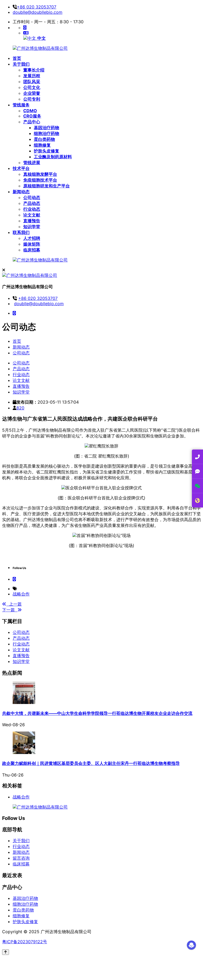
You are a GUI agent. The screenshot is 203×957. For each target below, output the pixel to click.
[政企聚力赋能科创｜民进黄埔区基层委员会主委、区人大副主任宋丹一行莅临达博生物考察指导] (24, 752)
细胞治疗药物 (25, 904)
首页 (17, 341)
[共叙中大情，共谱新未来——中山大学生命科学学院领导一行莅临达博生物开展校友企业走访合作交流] (24, 702)
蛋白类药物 (23, 910)
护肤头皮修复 (25, 921)
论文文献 (21, 649)
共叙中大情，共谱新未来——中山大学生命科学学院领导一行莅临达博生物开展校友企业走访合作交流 (97, 713)
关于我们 (21, 840)
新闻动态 (21, 347)
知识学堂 (21, 661)
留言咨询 (21, 858)
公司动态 (21, 352)
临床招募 (21, 863)
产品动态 (21, 638)
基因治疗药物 (25, 898)
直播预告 (21, 655)
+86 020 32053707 (36, 7)
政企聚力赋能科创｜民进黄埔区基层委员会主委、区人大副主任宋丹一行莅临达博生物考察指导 (91, 763)
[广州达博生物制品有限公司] (40, 48)
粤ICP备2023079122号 (24, 941)
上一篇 (14, 604)
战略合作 (21, 594)
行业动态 (21, 644)
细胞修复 (21, 915)
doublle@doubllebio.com (37, 12)
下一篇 (9, 609)
